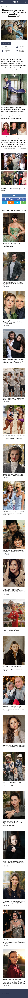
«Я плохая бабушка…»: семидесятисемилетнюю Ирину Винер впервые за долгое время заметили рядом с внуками (14, 941)
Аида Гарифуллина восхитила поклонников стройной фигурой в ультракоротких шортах (14, 746)
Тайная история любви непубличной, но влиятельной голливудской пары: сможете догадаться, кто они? (14, 552)
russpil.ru (14, 2)
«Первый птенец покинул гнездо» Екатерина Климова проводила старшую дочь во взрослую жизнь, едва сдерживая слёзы (14, 591)
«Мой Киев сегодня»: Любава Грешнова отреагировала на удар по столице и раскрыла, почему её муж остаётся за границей (13, 668)
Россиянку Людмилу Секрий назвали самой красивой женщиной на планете (14, 629)
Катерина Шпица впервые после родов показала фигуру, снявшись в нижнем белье (14, 475)
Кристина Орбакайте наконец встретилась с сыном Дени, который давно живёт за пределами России (14, 322)
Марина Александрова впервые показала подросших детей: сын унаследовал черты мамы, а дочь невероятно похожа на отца (13, 361)
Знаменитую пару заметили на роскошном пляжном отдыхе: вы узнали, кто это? (13, 399)
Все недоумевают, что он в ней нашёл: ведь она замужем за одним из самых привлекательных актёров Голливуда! (14, 437)
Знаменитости (6, 43)
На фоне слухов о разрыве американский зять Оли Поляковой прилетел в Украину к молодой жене (13, 513)
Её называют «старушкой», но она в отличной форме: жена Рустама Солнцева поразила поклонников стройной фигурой (13, 708)
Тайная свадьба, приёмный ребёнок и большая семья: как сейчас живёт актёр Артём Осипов (13, 284)
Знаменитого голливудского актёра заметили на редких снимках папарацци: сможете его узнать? (13, 784)
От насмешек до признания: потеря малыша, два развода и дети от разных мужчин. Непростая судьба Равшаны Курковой (14, 902)
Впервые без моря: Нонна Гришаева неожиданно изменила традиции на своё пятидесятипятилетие (13, 245)
